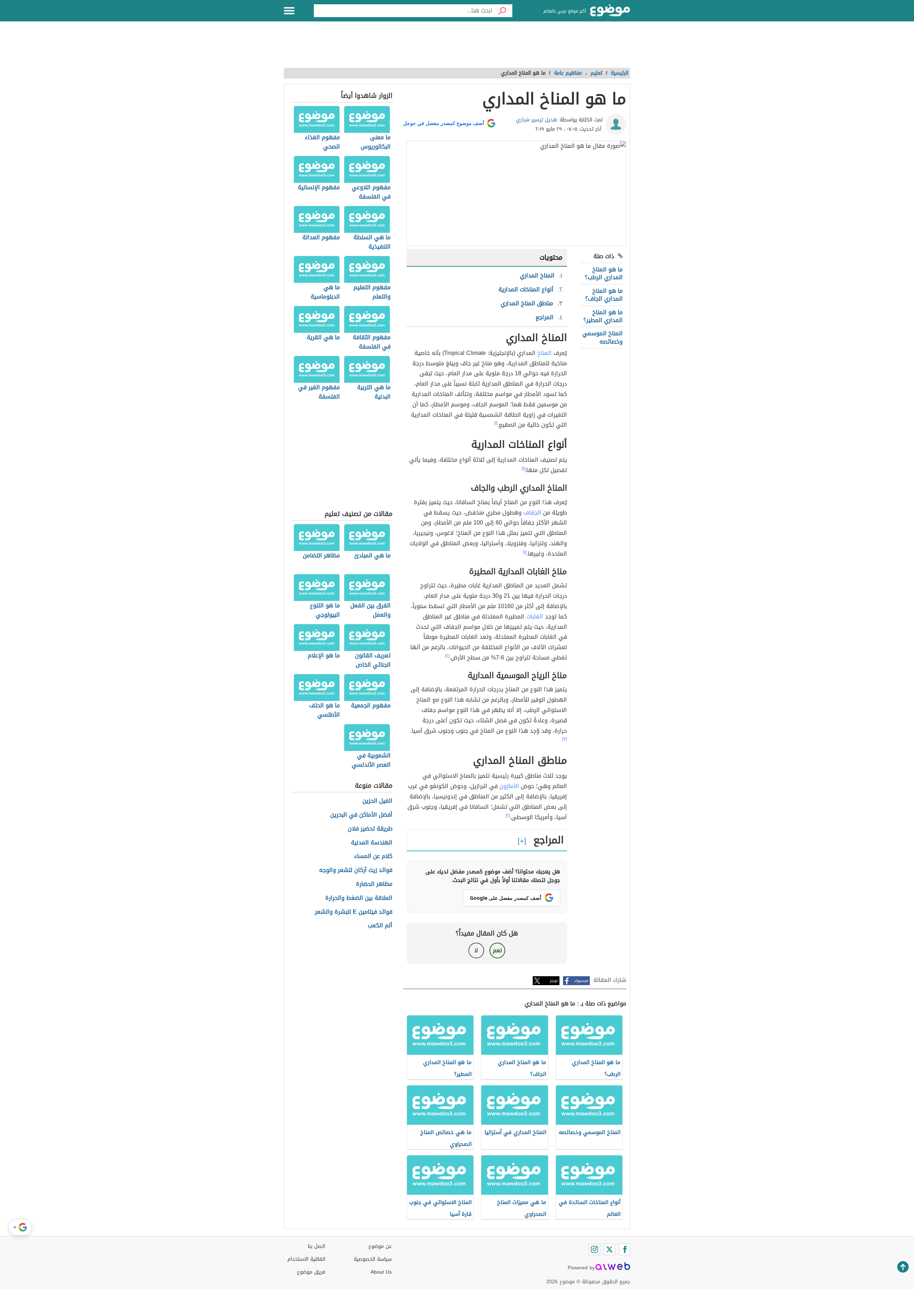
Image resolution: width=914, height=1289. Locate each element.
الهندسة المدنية (371, 843)
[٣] (564, 739)
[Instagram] (594, 1249)
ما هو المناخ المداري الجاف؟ (604, 294)
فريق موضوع (311, 1272)
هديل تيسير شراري (536, 120)
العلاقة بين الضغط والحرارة (358, 898)
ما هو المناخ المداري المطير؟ (603, 316)
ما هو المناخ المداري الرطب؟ (604, 273)
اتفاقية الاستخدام (306, 1259)
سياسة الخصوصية (373, 1259)
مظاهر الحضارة (374, 884)
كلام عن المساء (373, 856)
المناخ (544, 352)
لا (476, 950)
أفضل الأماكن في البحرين (361, 815)
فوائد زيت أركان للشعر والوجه (355, 870)
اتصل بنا (316, 1246)
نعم (497, 950)
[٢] (447, 656)
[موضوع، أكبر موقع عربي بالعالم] (610, 10)
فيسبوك (581, 980)
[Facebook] (624, 1249)
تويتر (554, 980)
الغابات (534, 616)
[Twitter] (609, 1249)
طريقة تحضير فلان (370, 829)
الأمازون (509, 786)
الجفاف (532, 512)
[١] (495, 423)
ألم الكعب (380, 926)
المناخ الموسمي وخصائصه (602, 337)
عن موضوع (380, 1246)
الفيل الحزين (377, 801)
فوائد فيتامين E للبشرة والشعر (353, 912)
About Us (381, 1272)
